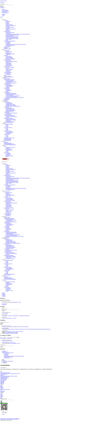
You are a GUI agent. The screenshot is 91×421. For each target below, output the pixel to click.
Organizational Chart (9, 149)
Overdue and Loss (9, 205)
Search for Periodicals (9, 57)
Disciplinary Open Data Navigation (11, 116)
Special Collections (7, 31)
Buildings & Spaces (9, 283)
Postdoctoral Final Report (10, 35)
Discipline (1, 384)
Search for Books (8, 56)
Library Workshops (7, 78)
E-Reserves (13, 329)
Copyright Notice (8, 71)
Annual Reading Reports (10, 85)
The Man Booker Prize (3, 377)
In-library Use (8, 62)
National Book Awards (3, 378)
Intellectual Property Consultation (11, 119)
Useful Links (9, 419)
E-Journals (3, 295)
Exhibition (7, 87)
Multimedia (7, 26)
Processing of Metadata (9, 233)
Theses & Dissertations (9, 24)
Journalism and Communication (5, 389)
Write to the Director (5, 12)
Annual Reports (8, 154)
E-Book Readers (8, 206)
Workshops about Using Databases (7, 326)
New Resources (8, 41)
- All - (1, 371)
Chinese (1, 394)
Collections (6, 20)
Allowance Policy (8, 211)
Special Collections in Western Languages (12, 178)
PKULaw (14, 331)
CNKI (6, 331)
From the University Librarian (10, 147)
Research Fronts (8, 113)
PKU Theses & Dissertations (10, 45)
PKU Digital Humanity (7, 138)
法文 (1, 397)
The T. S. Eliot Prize (3, 379)
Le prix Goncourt (3, 380)
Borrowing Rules (6, 50)
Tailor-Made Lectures (9, 103)
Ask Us (3, 414)
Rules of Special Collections (10, 53)
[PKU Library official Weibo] (2, 413)
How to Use (6, 55)
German (1, 395)
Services (7, 68)
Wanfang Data (10, 331)
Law (1, 390)
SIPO (14, 333)
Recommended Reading (7, 72)
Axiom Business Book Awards (5, 372)
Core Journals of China (7, 139)
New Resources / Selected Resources (9, 184)
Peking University (3, 418)
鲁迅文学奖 (2, 383)
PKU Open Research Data (8, 127)
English (3, 15)
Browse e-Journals (3, 338)
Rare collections (4, 315)
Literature (1, 388)
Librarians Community (9, 418)
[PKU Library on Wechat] (45, 407)
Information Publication (9, 155)
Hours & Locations (9, 51)
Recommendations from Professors (24, 315)
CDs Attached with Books (10, 27)
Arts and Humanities (9, 132)
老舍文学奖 (2, 381)
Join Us (7, 156)
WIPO (17, 333)
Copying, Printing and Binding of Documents (13, 95)
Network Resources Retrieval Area (11, 221)
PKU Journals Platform (7, 267)
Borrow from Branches (9, 65)
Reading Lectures (8, 84)
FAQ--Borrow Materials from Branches (10, 144)
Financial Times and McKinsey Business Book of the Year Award (10, 373)
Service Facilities (6, 226)
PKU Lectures (8, 33)
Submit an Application (9, 69)
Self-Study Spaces (9, 90)
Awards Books (8, 43)
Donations (5, 47)
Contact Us (7, 150)
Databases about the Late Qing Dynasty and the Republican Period (16, 44)
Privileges (7, 193)
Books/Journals (8, 21)
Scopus (8, 332)
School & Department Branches (9, 143)
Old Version (2, 2)
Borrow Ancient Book (7, 48)
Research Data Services (7, 114)
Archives (7, 29)
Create (7, 128)
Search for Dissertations (9, 199)
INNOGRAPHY (7, 333)
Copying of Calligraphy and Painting (11, 96)
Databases (7, 23)
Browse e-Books (9, 338)
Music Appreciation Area (10, 80)
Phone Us (3, 9)
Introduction (6, 142)
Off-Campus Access (26, 326)
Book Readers (8, 89)
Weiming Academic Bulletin (8, 122)
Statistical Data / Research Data (10, 172)
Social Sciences (8, 133)
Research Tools (8, 30)
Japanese (1, 396)
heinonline (16, 332)
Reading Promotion (7, 83)
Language (1, 392)
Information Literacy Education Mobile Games (13, 106)
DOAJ (19, 343)
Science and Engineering (10, 131)
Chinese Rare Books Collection (10, 25)
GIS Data (7, 117)
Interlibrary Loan (6, 66)
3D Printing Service (9, 220)
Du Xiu (17, 331)
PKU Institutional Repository (8, 124)
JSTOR (11, 332)
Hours (5, 75)
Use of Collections (5, 313)
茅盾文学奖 (2, 382)
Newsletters (8, 289)
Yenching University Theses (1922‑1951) (12, 36)
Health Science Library (7, 277)
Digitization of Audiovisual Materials (11, 232)
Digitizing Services (7, 92)
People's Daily (21, 331)
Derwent (11, 333)
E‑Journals (7, 166)
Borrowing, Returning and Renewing (11, 61)
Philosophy (2, 386)
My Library (2, 6)
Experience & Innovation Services (9, 79)
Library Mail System (17, 418)
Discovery (3, 292)
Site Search (4, 296)
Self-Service (8, 227)
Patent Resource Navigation (10, 121)
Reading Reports (15, 315)
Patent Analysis (8, 120)
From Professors (8, 74)
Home (3, 359)
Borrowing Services (7, 59)
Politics (1, 387)
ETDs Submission (7, 98)
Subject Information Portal (10, 108)
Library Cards (8, 54)
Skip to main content (3, 0)
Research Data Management (10, 115)
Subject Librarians (9, 107)
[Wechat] (3, 413)
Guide (7, 130)
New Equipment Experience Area (11, 81)
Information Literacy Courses (10, 104)
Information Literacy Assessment (11, 105)
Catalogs (3, 293)
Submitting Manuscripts (9, 111)
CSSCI (14, 342)
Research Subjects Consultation (10, 110)
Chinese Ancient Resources (10, 32)
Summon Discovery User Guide (16, 302)
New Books (8, 42)
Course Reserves (6, 357)
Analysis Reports (6, 112)
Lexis (13, 332)
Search (7, 126)
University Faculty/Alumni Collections (12, 37)
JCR (11, 342)
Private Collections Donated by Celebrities (12, 38)
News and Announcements (10, 67)
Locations (3, 318)
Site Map (12, 419)
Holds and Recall (8, 63)
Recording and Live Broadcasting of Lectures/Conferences (15, 97)
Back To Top (4, 411)
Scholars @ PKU (6, 134)
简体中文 (3, 14)
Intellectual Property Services (8, 118)
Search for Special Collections (10, 200)
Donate (1, 7)
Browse (7, 125)
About (5, 146)
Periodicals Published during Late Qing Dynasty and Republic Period (39, 329)
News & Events (6, 152)
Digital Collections (9, 39)
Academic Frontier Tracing (10, 109)
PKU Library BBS (5, 10)
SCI (5, 332)
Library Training (6, 101)
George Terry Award (3, 374)
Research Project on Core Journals (9, 137)
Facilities (7, 91)
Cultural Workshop (9, 86)
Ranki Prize (2, 375)
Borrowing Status (8, 60)
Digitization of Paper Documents (11, 93)
